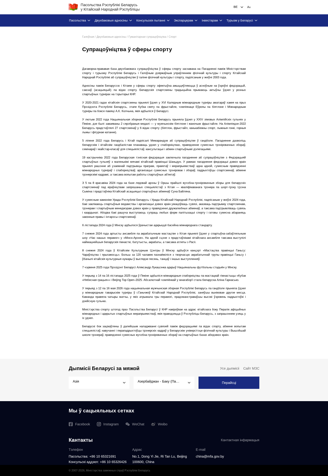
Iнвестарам (210, 20)
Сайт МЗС (251, 368)
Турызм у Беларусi (240, 20)
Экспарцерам (183, 20)
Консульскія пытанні (150, 20)
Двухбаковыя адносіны (111, 20)
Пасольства (77, 20)
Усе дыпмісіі (229, 368)
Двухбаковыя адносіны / (112, 36)
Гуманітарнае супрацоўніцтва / (148, 36)
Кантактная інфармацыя (240, 440)
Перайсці (229, 383)
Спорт (172, 36)
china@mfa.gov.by (210, 456)
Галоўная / (88, 36)
